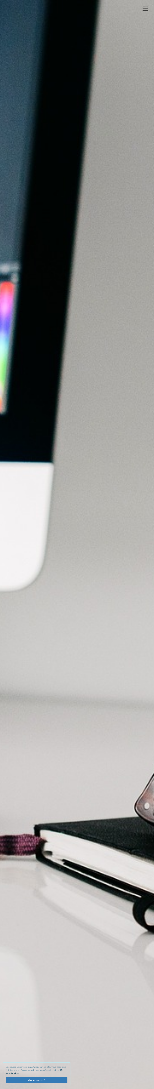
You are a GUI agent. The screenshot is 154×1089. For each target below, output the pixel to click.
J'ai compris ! (36, 1080)
